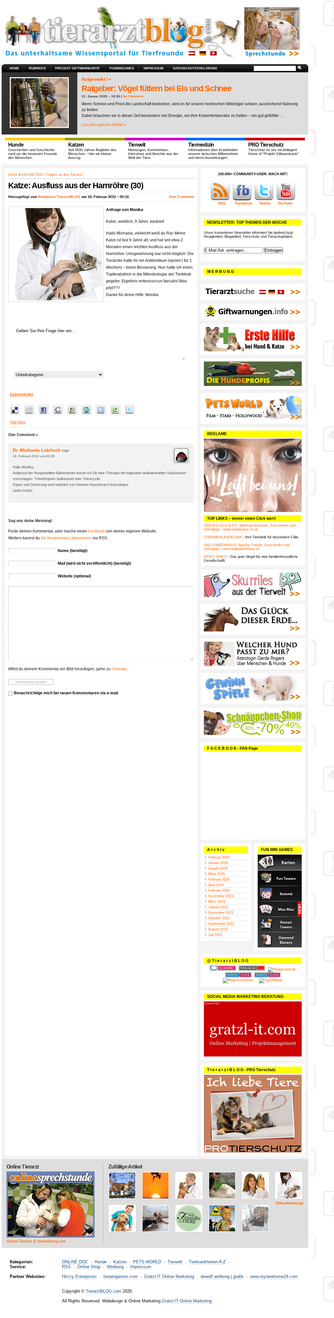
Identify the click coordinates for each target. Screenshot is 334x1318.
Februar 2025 (219, 879)
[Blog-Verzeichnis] (223, 969)
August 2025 (218, 868)
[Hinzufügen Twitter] (131, 415)
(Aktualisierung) (289, 1203)
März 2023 (216, 901)
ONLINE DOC (75, 1261)
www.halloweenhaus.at (241, 549)
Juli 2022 (215, 935)
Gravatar (119, 669)
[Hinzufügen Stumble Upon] (88, 415)
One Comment (181, 197)
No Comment (133, 96)
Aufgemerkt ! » (96, 79)
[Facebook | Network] (242, 199)
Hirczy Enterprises (79, 1276)
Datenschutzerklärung (195, 68)
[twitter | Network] (263, 199)
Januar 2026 (218, 863)
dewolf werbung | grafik (222, 1276)
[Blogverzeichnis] (238, 980)
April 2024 (216, 885)
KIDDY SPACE (215, 557)
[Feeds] (220, 199)
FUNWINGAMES (121, 68)
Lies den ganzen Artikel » (104, 124)
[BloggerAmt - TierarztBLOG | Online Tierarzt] (282, 969)
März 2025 (216, 874)
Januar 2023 (218, 907)
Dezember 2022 (221, 912)
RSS (66, 1266)
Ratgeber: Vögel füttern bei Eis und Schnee (157, 88)
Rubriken (37, 68)
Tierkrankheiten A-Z (207, 1261)
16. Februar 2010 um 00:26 (33, 456)
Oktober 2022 (219, 918)
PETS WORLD (147, 1261)
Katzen (120, 1261)
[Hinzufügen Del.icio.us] (16, 415)
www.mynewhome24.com (274, 1276)
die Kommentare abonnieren (66, 538)
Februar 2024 (219, 890)
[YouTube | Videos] (285, 199)
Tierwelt (175, 1261)
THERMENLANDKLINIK (223, 537)
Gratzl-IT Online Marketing (169, 1276)
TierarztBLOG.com (103, 1291)
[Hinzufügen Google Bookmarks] (59, 415)
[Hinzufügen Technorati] (117, 415)
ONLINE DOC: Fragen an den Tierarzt (52, 175)
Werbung (115, 1266)
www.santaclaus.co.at (240, 529)
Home (14, 68)
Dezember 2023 (221, 896)
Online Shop (88, 1266)
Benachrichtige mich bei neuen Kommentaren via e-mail (66, 693)
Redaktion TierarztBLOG (59, 197)
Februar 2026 (219, 857)
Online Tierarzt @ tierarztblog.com (36, 1241)
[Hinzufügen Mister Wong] (74, 415)
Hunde (101, 1261)
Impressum (153, 68)
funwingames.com (120, 1276)
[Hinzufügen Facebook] (45, 415)
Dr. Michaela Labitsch (37, 450)
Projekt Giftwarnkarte (77, 68)
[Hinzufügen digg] (31, 415)
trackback (96, 531)
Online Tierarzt (22, 1166)
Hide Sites (18, 422)
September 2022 (221, 924)
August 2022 (218, 929)
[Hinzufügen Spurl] (102, 415)
